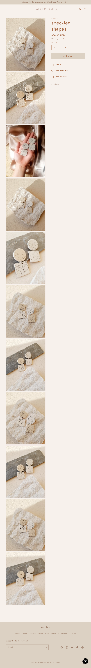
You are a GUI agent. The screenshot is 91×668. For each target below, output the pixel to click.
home (25, 633)
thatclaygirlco (42, 663)
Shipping (54, 39)
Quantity (54, 43)
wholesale (55, 633)
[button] (5, 9)
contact (73, 633)
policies (64, 633)
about (40, 633)
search (17, 633)
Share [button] (56, 84)
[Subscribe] (45, 647)
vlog (47, 633)
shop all (33, 633)
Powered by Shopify (53, 663)
